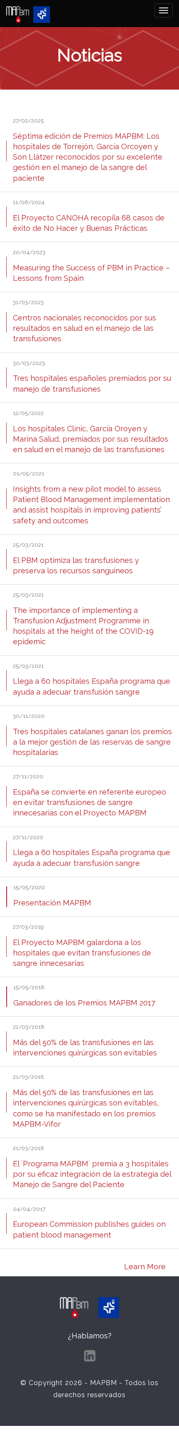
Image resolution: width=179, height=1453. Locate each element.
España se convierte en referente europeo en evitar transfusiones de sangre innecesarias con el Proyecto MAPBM (89, 802)
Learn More (145, 1266)
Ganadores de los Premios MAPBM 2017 (84, 1002)
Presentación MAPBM (52, 902)
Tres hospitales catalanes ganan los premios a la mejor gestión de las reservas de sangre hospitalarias (92, 742)
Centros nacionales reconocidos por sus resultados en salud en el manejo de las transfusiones (84, 328)
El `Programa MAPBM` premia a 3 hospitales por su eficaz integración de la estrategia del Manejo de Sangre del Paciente (92, 1174)
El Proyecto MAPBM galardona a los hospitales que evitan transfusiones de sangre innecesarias (82, 953)
